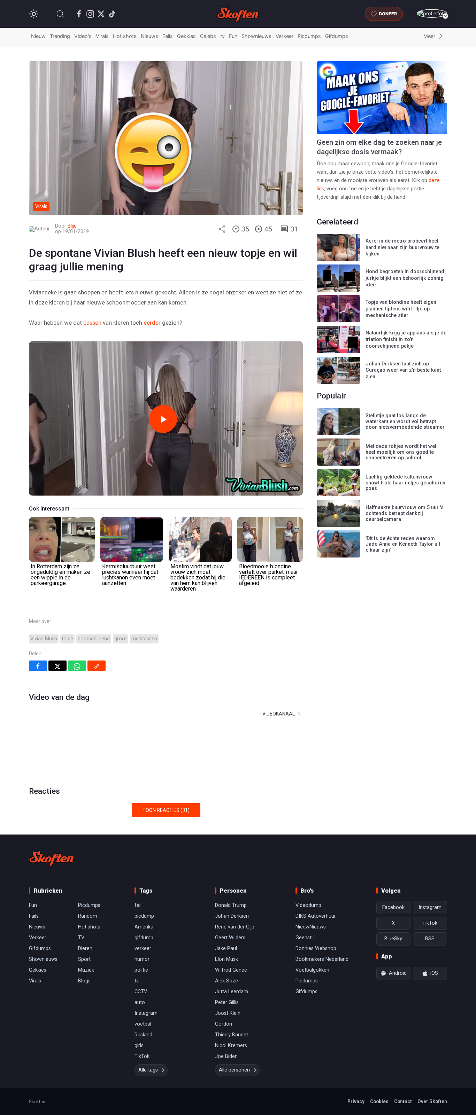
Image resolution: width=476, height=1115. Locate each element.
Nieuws (149, 36)
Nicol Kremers (231, 1046)
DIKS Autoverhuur (315, 916)
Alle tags (148, 1070)
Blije (72, 226)
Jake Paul (226, 948)
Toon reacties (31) (166, 810)
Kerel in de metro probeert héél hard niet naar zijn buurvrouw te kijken (402, 247)
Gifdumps (336, 36)
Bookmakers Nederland (321, 959)
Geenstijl (305, 938)
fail (138, 905)
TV (81, 938)
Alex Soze (226, 981)
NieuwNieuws (310, 927)
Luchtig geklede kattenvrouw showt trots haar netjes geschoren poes (405, 482)
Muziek (86, 970)
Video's (83, 36)
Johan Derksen (232, 916)
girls (139, 1046)
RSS (430, 939)
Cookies (379, 1101)
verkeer (143, 948)
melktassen (144, 639)
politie (141, 970)
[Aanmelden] (431, 13)
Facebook (393, 907)
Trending (60, 36)
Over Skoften (432, 1101)
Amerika (144, 927)
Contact (403, 1101)
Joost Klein (227, 1013)
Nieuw (38, 36)
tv (222, 36)
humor (142, 959)
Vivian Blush (43, 639)
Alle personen (234, 1070)
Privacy (355, 1101)
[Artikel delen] (222, 229)
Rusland (143, 1035)
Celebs (208, 36)
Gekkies (186, 36)
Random (87, 916)
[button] (60, 14)
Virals (102, 36)
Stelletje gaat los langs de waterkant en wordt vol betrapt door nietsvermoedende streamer (405, 421)
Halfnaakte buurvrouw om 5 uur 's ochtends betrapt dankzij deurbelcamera (405, 513)
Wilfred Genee (231, 970)
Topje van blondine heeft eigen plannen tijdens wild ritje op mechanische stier (401, 308)
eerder (152, 322)
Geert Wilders (230, 938)
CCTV (141, 992)
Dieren (85, 948)
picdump (144, 916)
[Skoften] (51, 858)
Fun (233, 36)
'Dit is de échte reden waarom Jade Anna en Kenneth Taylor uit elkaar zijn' (403, 544)
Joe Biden (226, 1056)
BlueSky (393, 939)
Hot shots (125, 36)
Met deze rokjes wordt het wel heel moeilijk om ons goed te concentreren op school (401, 452)
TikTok (142, 1056)
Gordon (223, 1024)
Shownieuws (256, 36)
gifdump (144, 938)
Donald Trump (231, 905)
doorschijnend (94, 639)
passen (92, 322)
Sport (84, 959)
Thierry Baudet (231, 1035)
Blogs (84, 981)
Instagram (146, 1013)
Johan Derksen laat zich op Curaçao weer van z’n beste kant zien (403, 370)
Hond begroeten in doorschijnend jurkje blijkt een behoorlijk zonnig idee (405, 278)
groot (120, 639)
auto (140, 1002)
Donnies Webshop (315, 948)
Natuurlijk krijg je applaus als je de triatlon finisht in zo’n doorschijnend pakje (406, 339)
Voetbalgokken (312, 970)
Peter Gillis (227, 1002)
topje (67, 639)
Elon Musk (226, 959)
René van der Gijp (234, 927)
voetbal (143, 1024)
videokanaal (279, 714)
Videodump (308, 905)
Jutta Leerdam (231, 992)
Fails (167, 36)
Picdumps (309, 36)
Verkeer (284, 36)
